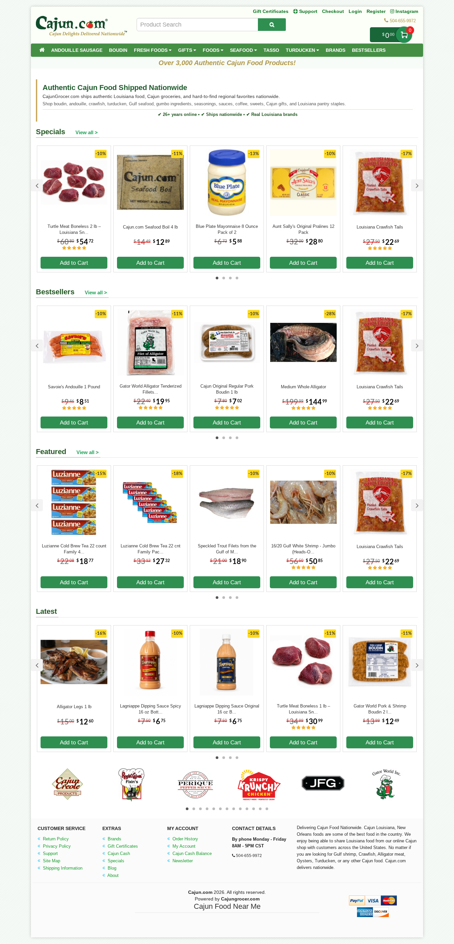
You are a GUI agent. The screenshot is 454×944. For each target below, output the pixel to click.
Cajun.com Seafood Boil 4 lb (150, 227)
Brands (335, 50)
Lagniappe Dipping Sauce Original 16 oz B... (226, 709)
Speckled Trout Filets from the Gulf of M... (227, 548)
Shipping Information (62, 868)
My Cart (404, 35)
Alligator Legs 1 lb (74, 706)
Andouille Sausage (76, 50)
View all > (86, 132)
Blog (111, 868)
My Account (183, 846)
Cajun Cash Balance (191, 853)
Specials (115, 860)
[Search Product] (272, 24)
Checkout (333, 11)
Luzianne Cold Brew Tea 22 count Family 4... (74, 548)
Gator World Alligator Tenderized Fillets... (150, 389)
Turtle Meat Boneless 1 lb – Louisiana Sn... (303, 709)
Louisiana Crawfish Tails (380, 227)
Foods (212, 50)
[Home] (42, 50)
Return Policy (55, 838)
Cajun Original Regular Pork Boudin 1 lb (227, 389)
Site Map (51, 860)
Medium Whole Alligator (303, 386)
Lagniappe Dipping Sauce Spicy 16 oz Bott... (150, 709)
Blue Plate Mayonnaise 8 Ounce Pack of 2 (227, 229)
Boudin (118, 50)
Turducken (301, 50)
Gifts (185, 50)
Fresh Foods (151, 50)
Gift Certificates (270, 11)
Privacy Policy (56, 846)
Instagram (406, 11)
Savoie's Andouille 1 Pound (74, 386)
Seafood (242, 50)
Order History (184, 838)
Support (50, 853)
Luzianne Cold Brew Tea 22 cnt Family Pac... (150, 548)
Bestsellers (369, 50)
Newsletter (182, 860)
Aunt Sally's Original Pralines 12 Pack (303, 229)
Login (355, 11)
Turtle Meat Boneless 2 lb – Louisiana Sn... (74, 229)
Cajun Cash (118, 853)
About (112, 875)
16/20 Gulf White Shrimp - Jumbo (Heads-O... (303, 548)
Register (376, 11)
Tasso (271, 50)
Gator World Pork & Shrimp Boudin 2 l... (380, 709)
